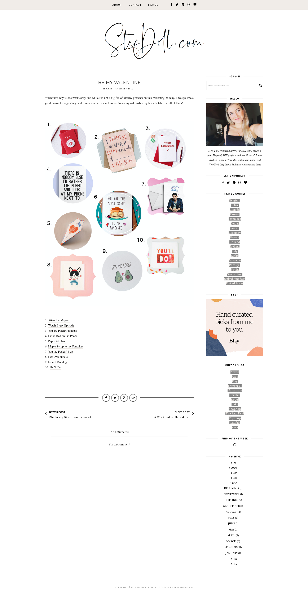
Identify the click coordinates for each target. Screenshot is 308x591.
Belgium (234, 200)
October (231, 500)
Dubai (235, 223)
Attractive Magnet (59, 320)
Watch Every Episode (61, 325)
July (231, 517)
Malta (234, 255)
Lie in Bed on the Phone (62, 336)
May (232, 529)
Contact (135, 4)
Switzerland (234, 274)
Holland (234, 242)
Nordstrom (235, 390)
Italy (235, 251)
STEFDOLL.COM (145, 587)
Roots (234, 399)
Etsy (235, 381)
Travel (153, 4)
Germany (235, 232)
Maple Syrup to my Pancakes (65, 346)
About (117, 4)
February (231, 547)
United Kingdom (234, 278)
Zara (235, 427)
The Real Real (234, 413)
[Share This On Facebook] (106, 398)
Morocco (235, 260)
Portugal (234, 265)
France (234, 228)
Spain (235, 269)
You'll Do (55, 367)
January (231, 553)
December (232, 488)
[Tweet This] (115, 398)
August (232, 511)
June (232, 523)
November (232, 494)
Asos (235, 376)
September (231, 506)
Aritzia (234, 372)
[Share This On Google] (133, 398)
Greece (234, 237)
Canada (234, 209)
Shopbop (235, 408)
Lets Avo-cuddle (58, 357)
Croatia (234, 214)
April (231, 535)
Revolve (234, 395)
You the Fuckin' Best (60, 352)
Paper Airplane (57, 341)
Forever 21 (235, 385)
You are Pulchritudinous (62, 331)
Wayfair (234, 422)
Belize (235, 205)
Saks (235, 404)
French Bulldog (57, 362)
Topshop (235, 418)
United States (234, 283)
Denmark (235, 219)
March (231, 541)
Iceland (234, 246)
